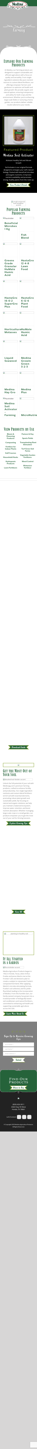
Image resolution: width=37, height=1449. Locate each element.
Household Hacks (10, 457)
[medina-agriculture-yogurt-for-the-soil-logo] (18, 1098)
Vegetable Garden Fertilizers (27, 456)
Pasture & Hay (28, 434)
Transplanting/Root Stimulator (28, 443)
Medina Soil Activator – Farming (11, 409)
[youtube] (24, 1117)
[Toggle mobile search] (29, 3)
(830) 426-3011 (18, 1104)
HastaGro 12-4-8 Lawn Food (27, 265)
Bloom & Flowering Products (11, 436)
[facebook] (19, 1117)
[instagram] (29, 1117)
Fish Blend (25, 236)
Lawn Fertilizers (10, 468)
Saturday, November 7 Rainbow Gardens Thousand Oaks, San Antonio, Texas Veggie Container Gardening (8, 866)
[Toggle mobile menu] (33, 3)
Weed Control (27, 461)
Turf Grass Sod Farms (27, 450)
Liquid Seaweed (11, 359)
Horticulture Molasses (13, 331)
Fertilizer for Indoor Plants (10, 448)
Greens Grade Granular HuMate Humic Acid (11, 268)
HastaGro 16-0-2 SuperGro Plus (11, 302)
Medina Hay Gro (10, 391)
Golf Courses (10, 453)
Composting (10, 442)
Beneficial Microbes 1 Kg (11, 226)
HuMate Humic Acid (26, 332)
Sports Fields (27, 438)
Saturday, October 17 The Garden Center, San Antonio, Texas (30, 860)
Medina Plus (26, 391)
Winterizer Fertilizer (27, 466)
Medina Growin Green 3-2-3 (26, 362)
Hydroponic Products (11, 462)
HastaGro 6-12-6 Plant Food (27, 302)
